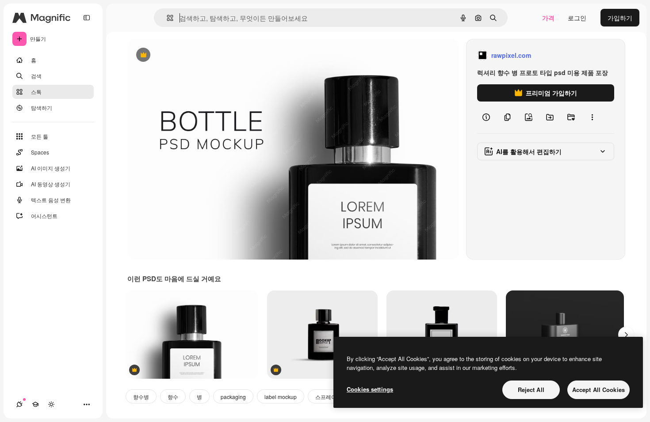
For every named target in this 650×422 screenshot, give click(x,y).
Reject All (531, 389)
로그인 (577, 17)
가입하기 (620, 17)
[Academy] (35, 404)
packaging (233, 396)
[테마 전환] (51, 404)
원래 (178, 55)
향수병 (141, 396)
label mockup (280, 396)
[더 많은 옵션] (592, 117)
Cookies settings (370, 389)
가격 (548, 17)
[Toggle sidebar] (87, 18)
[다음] (626, 334)
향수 (173, 396)
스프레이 (325, 396)
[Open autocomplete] (166, 18)
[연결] (19, 404)
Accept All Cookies (598, 389)
